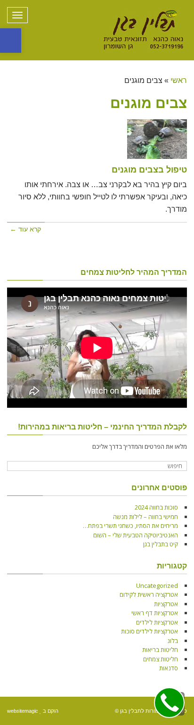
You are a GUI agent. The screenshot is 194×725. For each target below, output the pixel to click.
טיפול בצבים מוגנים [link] (149, 169)
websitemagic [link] (22, 711)
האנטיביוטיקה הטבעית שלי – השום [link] (135, 535)
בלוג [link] (173, 640)
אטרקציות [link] (166, 604)
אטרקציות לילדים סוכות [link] (149, 631)
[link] (10, 40)
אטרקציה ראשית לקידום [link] (149, 594)
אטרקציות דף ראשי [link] (154, 613)
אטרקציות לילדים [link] (157, 622)
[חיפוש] (15, 466)
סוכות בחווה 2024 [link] (156, 507)
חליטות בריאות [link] (160, 649)
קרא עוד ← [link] (25, 229)
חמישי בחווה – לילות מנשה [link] (145, 516)
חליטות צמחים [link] (160, 659)
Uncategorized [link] (157, 585)
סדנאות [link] (168, 668)
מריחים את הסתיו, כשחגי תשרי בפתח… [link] (130, 525)
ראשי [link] (178, 80)
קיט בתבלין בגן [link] (160, 544)
